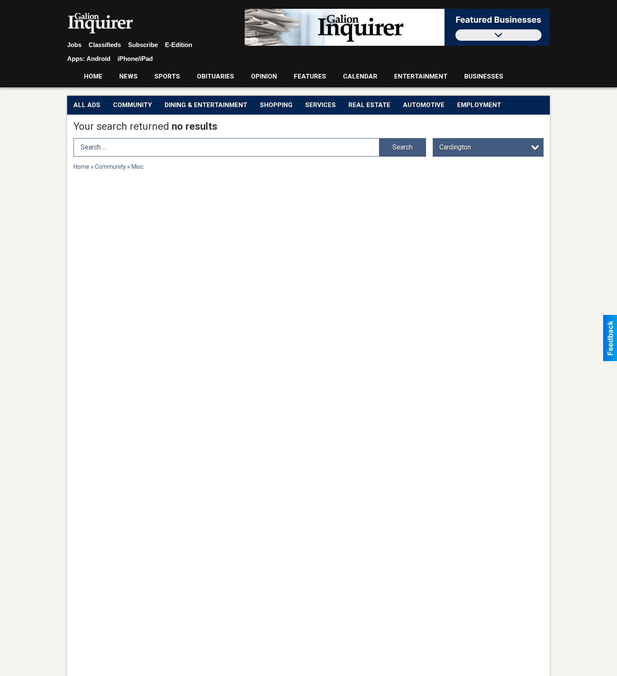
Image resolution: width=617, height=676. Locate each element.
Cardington (455, 147)
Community (132, 105)
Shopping (276, 105)
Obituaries (215, 76)
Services (320, 105)
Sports (167, 76)
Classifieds (105, 44)
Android (98, 58)
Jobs (74, 44)
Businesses (483, 76)
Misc (137, 166)
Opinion (264, 76)
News (128, 76)
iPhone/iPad (135, 58)
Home (93, 76)
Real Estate (369, 105)
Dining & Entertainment (206, 105)
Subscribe (143, 44)
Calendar (360, 76)
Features (310, 76)
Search (402, 147)
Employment (479, 105)
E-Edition (178, 44)
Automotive (423, 105)
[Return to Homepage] (100, 23)
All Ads (86, 105)
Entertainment (420, 76)
